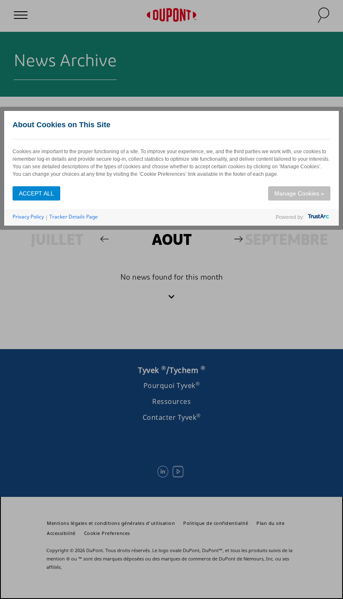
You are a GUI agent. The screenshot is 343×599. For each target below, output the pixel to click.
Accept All (36, 193)
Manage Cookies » (299, 193)
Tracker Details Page (73, 216)
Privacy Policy (28, 216)
